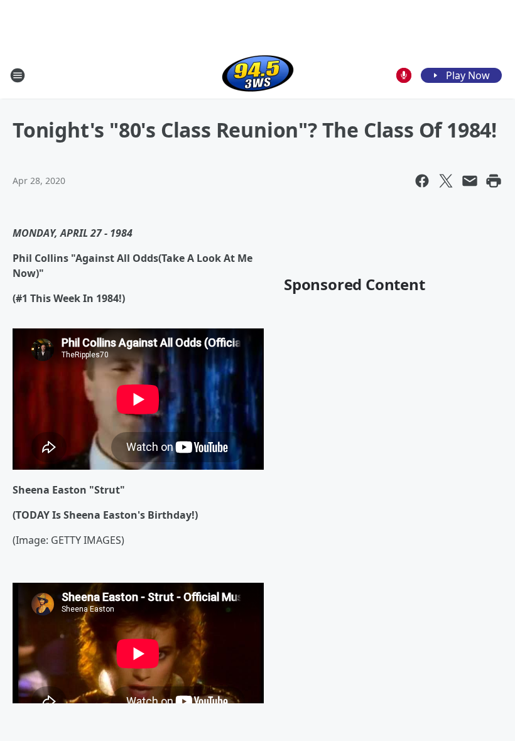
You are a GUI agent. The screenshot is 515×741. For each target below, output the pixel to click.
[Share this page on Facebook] (422, 181)
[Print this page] (493, 181)
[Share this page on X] (446, 181)
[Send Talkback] (403, 75)
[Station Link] (258, 75)
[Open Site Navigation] (17, 75)
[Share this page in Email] (470, 181)
